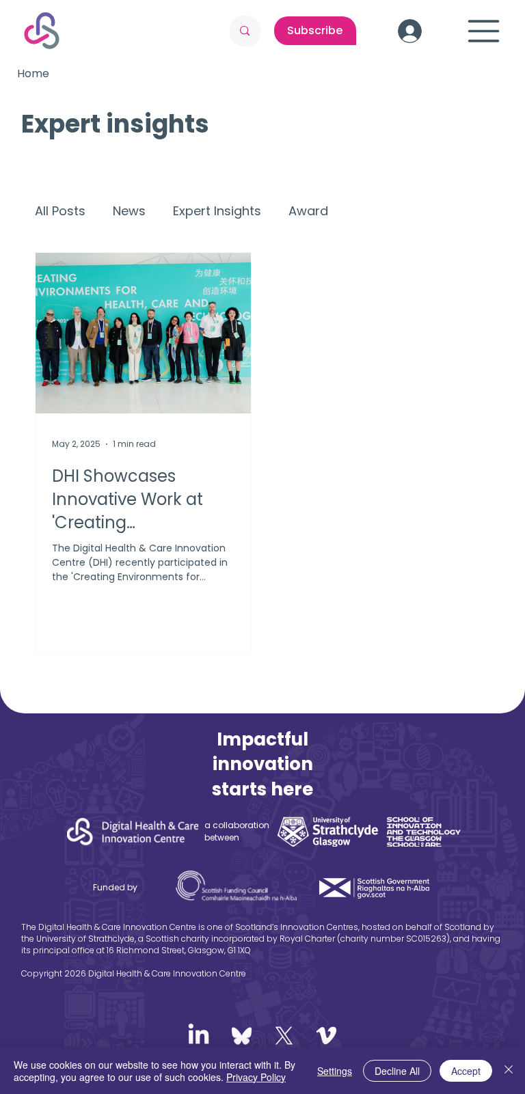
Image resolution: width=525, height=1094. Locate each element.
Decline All (397, 1071)
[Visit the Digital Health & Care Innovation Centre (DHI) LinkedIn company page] (198, 1035)
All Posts (60, 210)
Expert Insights (217, 210)
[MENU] (484, 31)
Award (308, 210)
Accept (466, 1071)
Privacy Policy (256, 1077)
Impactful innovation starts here (262, 764)
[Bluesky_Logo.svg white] (241, 1035)
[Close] (508, 1070)
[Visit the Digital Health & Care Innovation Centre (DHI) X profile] (284, 1035)
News (129, 210)
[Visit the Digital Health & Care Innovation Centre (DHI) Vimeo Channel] (326, 1035)
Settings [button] (334, 1071)
